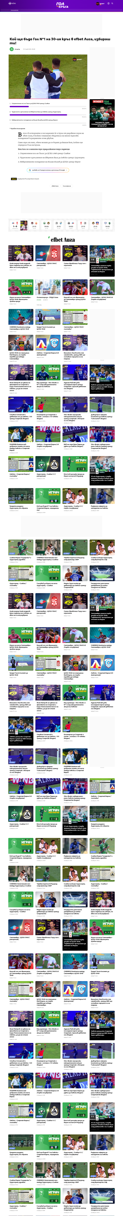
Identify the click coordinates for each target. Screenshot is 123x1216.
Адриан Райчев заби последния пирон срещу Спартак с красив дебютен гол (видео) (75, 385)
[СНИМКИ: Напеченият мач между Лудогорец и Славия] (47, 547)
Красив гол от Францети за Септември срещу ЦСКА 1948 (75, 299)
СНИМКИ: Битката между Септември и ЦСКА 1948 (20, 328)
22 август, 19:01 (14, 588)
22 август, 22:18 (41, 448)
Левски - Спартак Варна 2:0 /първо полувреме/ (48, 445)
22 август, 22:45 (95, 421)
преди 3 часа (67, 303)
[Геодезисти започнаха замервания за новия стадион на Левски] (102, 573)
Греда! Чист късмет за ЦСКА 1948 (46, 328)
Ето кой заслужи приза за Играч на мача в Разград (74, 475)
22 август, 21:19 (14, 478)
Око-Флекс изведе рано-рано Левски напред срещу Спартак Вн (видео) (101, 446)
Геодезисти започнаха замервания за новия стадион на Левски (100, 585)
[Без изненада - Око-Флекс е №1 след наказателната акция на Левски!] (47, 372)
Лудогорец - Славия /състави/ (18, 584)
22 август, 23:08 (95, 391)
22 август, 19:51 (95, 510)
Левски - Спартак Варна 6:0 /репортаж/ (48, 354)
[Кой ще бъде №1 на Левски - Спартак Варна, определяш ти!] (47, 496)
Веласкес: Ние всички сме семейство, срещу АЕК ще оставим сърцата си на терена (74, 356)
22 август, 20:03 (68, 510)
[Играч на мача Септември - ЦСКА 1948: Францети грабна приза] (20, 287)
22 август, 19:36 (41, 562)
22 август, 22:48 (68, 423)
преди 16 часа (13, 361)
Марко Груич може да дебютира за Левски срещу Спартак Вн (75, 585)
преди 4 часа (67, 331)
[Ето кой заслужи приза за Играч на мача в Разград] (75, 464)
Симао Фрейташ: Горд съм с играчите (75, 264)
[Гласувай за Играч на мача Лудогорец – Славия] (47, 573)
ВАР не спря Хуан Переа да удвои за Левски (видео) (74, 445)
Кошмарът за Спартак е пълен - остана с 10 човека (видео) (47, 417)
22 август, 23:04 (41, 421)
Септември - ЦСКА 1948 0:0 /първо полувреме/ (102, 298)
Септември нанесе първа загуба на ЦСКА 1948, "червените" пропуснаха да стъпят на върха (102, 268)
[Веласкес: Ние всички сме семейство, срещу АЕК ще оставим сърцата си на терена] (75, 343)
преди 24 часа (13, 393)
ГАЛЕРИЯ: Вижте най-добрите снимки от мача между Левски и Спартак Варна (20, 447)
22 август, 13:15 (68, 589)
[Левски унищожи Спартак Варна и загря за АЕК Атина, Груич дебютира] (102, 372)
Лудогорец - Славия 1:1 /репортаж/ (46, 475)
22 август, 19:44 (14, 562)
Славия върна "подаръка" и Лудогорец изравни (20, 559)
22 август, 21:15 (68, 478)
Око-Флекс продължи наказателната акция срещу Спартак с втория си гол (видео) (74, 417)
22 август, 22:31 (14, 452)
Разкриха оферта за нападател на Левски (99, 507)
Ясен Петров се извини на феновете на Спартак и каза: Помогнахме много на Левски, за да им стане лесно (20, 386)
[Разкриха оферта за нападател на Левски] (102, 496)
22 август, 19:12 (95, 562)
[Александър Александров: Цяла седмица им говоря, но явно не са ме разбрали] (20, 253)
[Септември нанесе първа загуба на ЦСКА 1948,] (102, 253)
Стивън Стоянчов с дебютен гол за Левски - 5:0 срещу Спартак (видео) (21, 417)
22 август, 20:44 (14, 510)
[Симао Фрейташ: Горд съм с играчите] (75, 253)
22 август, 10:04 (95, 589)
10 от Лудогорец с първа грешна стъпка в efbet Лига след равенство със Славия (102, 478)
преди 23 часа (40, 357)
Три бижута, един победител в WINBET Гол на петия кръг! (102, 124)
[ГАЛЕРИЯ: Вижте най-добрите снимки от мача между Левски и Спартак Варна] (20, 434)
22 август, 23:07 (14, 421)
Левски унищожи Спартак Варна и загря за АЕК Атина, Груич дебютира (102, 387)
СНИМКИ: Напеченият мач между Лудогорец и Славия (47, 559)
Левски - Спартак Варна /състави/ (20, 475)
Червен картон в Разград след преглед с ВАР (74, 559)
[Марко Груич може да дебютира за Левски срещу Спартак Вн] (75, 573)
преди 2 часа (13, 269)
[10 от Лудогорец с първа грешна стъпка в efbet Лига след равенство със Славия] (102, 464)
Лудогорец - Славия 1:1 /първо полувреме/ (73, 507)
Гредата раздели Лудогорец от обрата (19, 507)
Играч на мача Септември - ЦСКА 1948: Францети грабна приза (20, 299)
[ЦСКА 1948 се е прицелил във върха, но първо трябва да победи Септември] (20, 343)
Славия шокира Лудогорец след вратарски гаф (101, 559)
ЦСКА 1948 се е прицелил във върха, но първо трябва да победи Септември (19, 356)
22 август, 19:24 (68, 562)
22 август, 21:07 (95, 482)
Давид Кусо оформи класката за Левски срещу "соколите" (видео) (101, 417)
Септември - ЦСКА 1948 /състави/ (74, 328)
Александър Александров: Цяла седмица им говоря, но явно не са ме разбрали (21, 265)
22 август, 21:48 (68, 448)
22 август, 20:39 (41, 512)
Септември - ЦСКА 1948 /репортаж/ (47, 264)
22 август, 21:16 (41, 478)
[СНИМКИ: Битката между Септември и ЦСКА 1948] (20, 317)
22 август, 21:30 (95, 450)
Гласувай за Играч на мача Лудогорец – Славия (47, 584)
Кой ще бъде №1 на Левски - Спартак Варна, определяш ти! (48, 508)
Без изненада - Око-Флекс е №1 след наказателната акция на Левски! (47, 385)
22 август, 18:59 (41, 588)
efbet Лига (63, 239)
